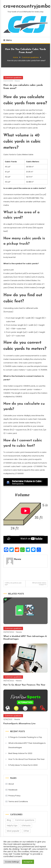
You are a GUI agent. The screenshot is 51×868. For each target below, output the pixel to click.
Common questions (13, 77)
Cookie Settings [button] (12, 861)
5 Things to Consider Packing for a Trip (25, 737)
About (11, 784)
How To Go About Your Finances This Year (24, 685)
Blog (9, 820)
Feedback (12, 789)
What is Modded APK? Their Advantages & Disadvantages (27, 745)
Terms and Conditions (18, 801)
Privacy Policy (14, 795)
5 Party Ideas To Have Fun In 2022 (23, 765)
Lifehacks (26, 825)
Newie (17, 81)
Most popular (13, 831)
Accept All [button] (28, 861)
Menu (9, 40)
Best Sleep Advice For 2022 (20, 753)
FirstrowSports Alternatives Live (19, 724)
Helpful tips (12, 825)
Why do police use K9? (13, 584)
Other (26, 831)
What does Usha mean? (39, 584)
